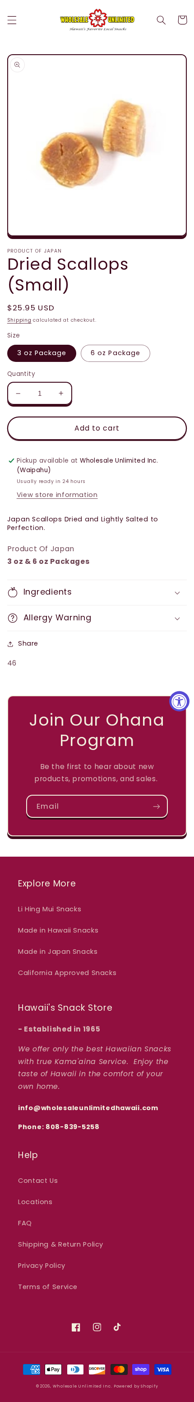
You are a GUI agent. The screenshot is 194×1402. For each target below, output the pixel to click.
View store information (57, 494)
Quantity (21, 374)
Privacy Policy (41, 1265)
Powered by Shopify (136, 1386)
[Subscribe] (156, 806)
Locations (35, 1201)
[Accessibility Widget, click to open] (179, 701)
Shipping (19, 320)
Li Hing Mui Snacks (49, 909)
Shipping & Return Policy (60, 1244)
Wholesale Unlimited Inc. (82, 1386)
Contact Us (38, 1180)
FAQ (25, 1223)
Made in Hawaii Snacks (58, 930)
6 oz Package (115, 352)
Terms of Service (48, 1286)
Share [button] (28, 643)
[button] (11, 19)
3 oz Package (42, 352)
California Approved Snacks (67, 972)
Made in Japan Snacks (58, 951)
